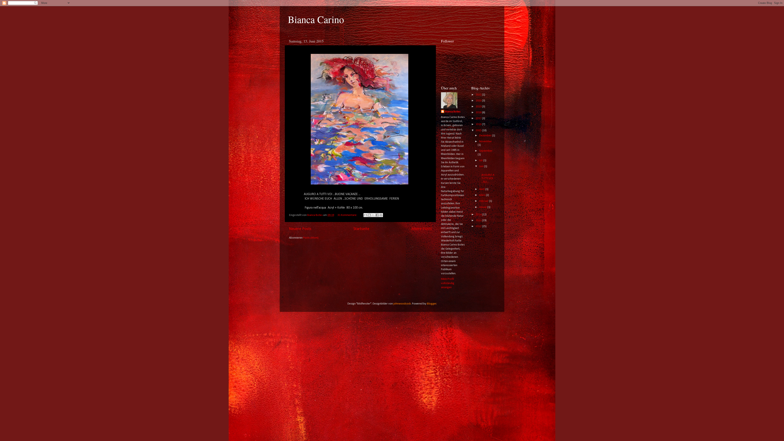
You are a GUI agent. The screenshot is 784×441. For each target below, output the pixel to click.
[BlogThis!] (369, 215)
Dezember (485, 135)
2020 (479, 100)
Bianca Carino (316, 19)
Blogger (431, 303)
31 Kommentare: (347, 215)
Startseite (361, 229)
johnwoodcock (402, 303)
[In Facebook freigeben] (377, 215)
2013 (479, 220)
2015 (479, 130)
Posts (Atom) (310, 237)
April (482, 189)
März (482, 195)
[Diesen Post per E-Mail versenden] (365, 215)
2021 (479, 94)
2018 (479, 112)
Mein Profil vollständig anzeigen (447, 283)
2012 (479, 226)
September (485, 150)
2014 (479, 214)
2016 (479, 124)
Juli (481, 160)
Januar (483, 207)
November (485, 141)
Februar (484, 201)
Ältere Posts (421, 229)
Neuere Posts (300, 229)
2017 (479, 118)
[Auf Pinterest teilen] (381, 215)
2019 (479, 106)
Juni (481, 166)
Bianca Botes (452, 111)
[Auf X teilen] (373, 215)
